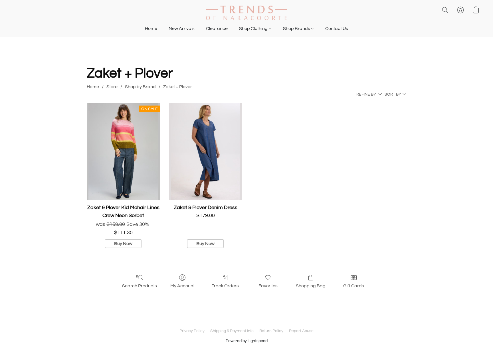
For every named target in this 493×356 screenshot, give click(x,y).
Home (151, 28)
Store (112, 86)
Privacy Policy (192, 331)
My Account (182, 286)
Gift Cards (353, 286)
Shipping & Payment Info (232, 331)
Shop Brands (297, 28)
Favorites (268, 286)
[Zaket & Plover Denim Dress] (205, 151)
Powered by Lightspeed (247, 341)
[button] (246, 12)
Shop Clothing (253, 28)
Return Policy (271, 331)
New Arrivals (182, 28)
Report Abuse (301, 331)
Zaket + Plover (177, 86)
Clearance (217, 28)
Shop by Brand (140, 86)
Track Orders (225, 286)
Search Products (139, 286)
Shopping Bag (311, 286)
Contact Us (336, 28)
